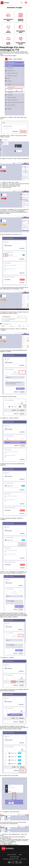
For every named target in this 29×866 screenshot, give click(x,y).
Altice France (23, 859)
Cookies (20, 854)
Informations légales (11, 854)
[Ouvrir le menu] (25, 2)
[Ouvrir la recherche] (21, 3)
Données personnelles (14, 856)
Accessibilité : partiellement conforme (11, 859)
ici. (17, 844)
